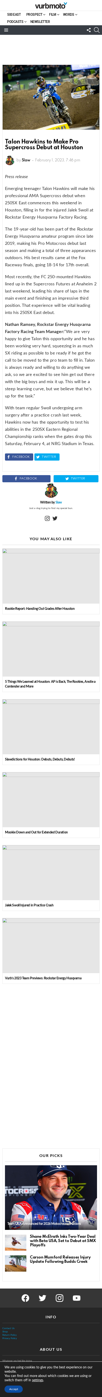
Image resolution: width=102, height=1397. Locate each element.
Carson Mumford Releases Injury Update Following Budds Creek (60, 1259)
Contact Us (8, 1328)
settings (37, 1380)
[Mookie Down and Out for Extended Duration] (51, 799)
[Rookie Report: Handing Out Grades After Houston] (51, 576)
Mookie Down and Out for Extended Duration (36, 832)
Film (52, 14)
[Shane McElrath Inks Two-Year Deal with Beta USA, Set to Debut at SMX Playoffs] (15, 1243)
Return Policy (9, 1335)
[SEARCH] (97, 30)
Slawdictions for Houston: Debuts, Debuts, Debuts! (40, 759)
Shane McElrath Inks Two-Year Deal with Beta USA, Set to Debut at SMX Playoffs (63, 1241)
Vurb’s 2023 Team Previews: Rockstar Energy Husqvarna (43, 978)
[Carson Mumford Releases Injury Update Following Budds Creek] (15, 1263)
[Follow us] (89, 30)
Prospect (34, 14)
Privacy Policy (9, 1338)
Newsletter (40, 22)
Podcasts (15, 22)
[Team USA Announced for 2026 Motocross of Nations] (51, 1197)
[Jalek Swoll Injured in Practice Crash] (51, 872)
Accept (13, 1389)
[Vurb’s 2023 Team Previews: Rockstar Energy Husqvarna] (51, 945)
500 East (14, 14)
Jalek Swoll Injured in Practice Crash (29, 905)
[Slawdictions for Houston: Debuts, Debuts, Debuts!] (51, 726)
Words (68, 14)
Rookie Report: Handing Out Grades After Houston (39, 609)
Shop (5, 1331)
